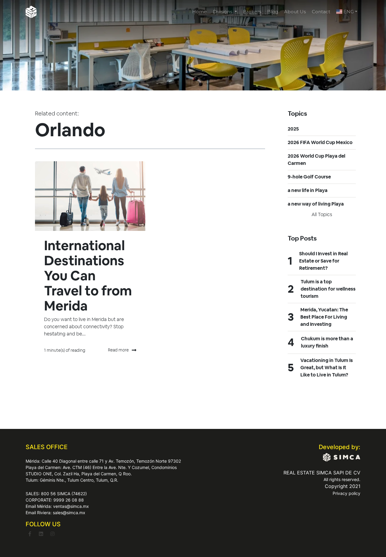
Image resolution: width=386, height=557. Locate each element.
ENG (348, 11)
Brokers (252, 11)
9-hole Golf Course (309, 177)
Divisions (223, 11)
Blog (272, 11)
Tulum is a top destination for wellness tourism (328, 288)
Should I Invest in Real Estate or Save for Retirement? (323, 260)
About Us (295, 11)
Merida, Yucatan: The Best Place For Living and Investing (324, 317)
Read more (118, 350)
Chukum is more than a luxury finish (327, 342)
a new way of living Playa (316, 204)
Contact (321, 11)
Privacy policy (346, 493)
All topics (322, 214)
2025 (293, 129)
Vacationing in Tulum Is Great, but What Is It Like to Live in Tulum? (326, 367)
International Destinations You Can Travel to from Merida (88, 275)
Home (199, 11)
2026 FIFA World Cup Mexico (320, 142)
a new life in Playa (307, 190)
